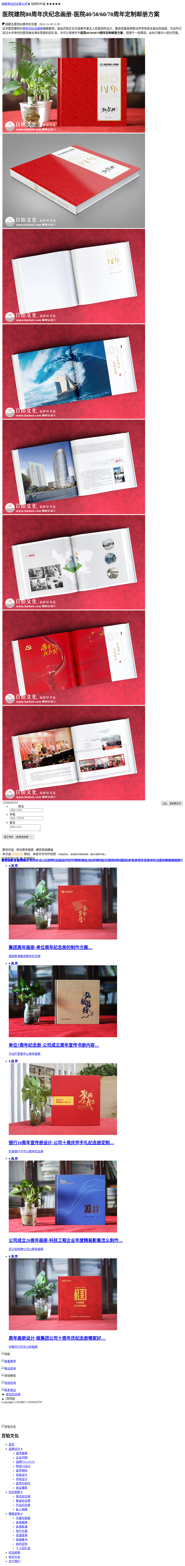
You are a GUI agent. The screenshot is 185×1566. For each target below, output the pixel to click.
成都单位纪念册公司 (14, 3)
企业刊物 (21, 1457)
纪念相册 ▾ (15, 1492)
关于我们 (14, 1561)
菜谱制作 (137, 860)
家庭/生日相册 (91, 860)
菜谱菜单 (21, 1535)
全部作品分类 (10, 858)
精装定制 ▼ (123, 860)
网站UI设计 (23, 1466)
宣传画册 (21, 1453)
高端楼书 (177, 860)
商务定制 (21, 1543)
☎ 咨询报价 (27, 858)
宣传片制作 (23, 1483)
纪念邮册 (14, 1552)
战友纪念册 (61, 860)
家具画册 (19, 860)
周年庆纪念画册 (33, 28)
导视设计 (21, 1479)
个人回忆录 (23, 1548)
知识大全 (14, 1556)
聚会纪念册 (23, 1500)
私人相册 (21, 1509)
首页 (11, 1444)
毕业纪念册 (23, 1505)
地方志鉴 (21, 1531)
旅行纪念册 (107, 860)
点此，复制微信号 (171, 803)
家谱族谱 (7, 860)
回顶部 (10, 1398)
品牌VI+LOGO (25, 1461)
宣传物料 (21, 1470)
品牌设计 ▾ (15, 1448)
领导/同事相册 (29, 860)
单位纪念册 (13, 1394)
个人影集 (75, 860)
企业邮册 (149, 860)
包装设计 (21, 1474)
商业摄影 (21, 1487)
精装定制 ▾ (15, 1513)
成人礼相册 (46, 860)
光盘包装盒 (163, 860)
